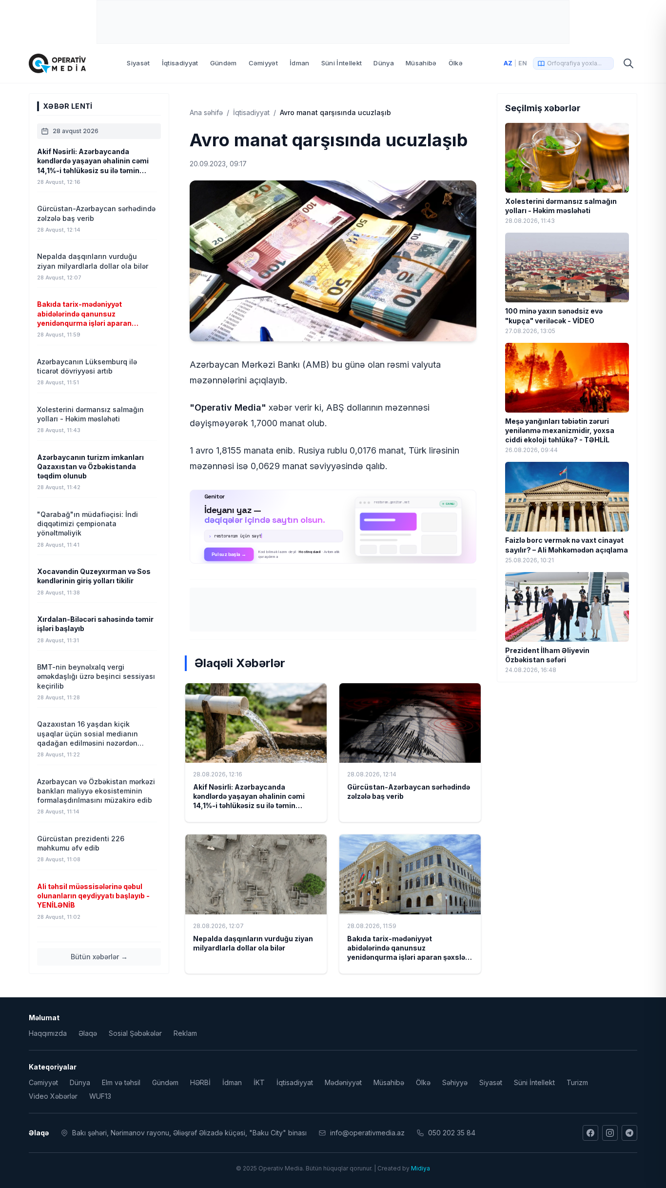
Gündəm (223, 63)
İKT (259, 1082)
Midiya (420, 1168)
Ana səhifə (206, 112)
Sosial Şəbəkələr (135, 1033)
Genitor (333, 526)
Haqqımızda (48, 1033)
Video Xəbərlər (53, 1096)
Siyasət (138, 63)
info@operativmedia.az (367, 1133)
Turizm (577, 1082)
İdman (300, 63)
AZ (508, 63)
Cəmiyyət (263, 63)
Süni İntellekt (341, 63)
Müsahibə (421, 63)
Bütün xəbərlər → (99, 956)
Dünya (383, 63)
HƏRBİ (200, 1082)
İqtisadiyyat (180, 63)
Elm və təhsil (121, 1082)
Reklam (185, 1033)
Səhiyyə (455, 1082)
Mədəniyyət (343, 1082)
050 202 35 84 (451, 1133)
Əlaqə (87, 1033)
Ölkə (456, 63)
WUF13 (100, 1096)
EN (522, 63)
